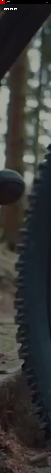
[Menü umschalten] (47, 1)
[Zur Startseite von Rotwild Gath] (3, 2)
